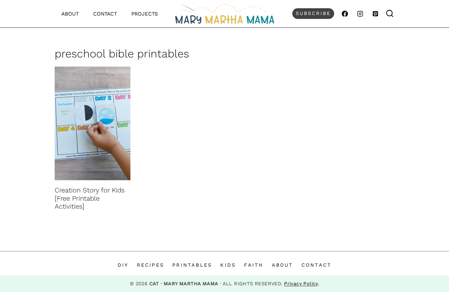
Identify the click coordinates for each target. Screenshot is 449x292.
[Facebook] (345, 14)
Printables (192, 265)
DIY (123, 265)
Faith (253, 265)
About (70, 14)
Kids (228, 265)
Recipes (150, 265)
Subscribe (313, 13)
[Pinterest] (375, 14)
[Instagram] (360, 14)
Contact (105, 14)
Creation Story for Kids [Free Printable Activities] (90, 198)
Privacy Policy (301, 284)
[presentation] (92, 123)
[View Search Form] (390, 13)
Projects (144, 14)
